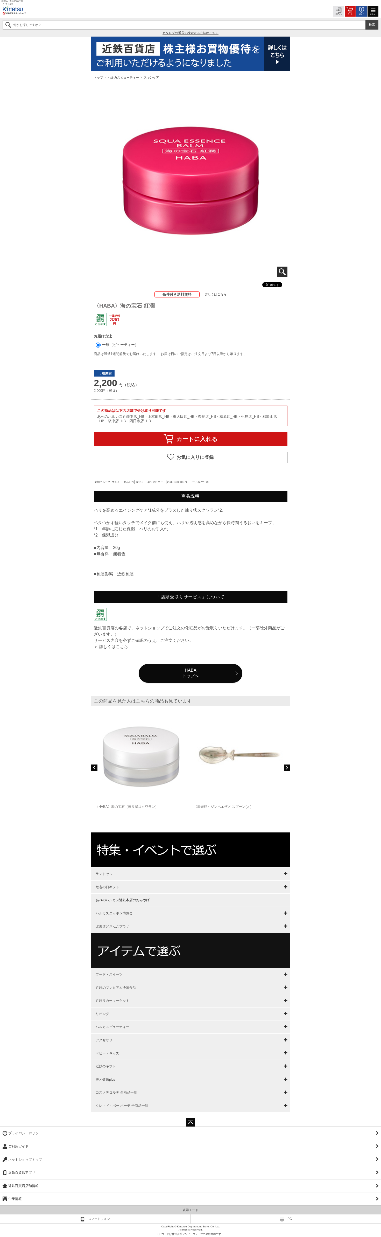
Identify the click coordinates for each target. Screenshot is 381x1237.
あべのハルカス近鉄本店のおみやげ (123, 900)
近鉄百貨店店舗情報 (23, 1186)
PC (289, 1219)
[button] (94, 768)
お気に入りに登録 (195, 457)
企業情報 (15, 1199)
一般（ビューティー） (119, 345)
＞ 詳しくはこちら (111, 646)
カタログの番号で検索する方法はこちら (190, 33)
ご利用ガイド (18, 1146)
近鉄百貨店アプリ (21, 1173)
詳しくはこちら (216, 294)
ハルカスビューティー (123, 77)
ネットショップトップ (25, 1160)
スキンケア (151, 77)
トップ (99, 77)
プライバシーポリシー (25, 1133)
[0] (350, 10)
